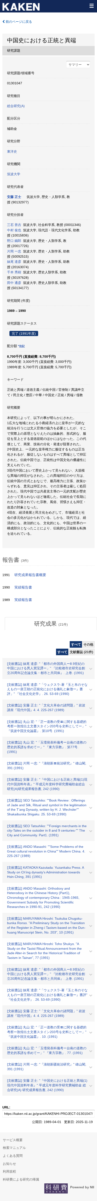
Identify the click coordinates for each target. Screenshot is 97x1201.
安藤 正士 (14, 197)
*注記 (21, 346)
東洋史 (12, 151)
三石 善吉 (14, 225)
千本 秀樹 (14, 272)
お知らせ (9, 1164)
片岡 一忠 (14, 251)
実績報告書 (23, 587)
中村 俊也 (14, 230)
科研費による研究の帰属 (21, 1179)
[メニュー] (91, 5)
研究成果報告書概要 (30, 575)
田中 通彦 (14, 283)
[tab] (51, 623)
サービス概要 (13, 1140)
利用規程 (9, 1171)
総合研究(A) (16, 106)
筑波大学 (13, 174)
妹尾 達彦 (14, 261)
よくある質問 (13, 1156)
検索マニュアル (14, 1148)
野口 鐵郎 (14, 241)
